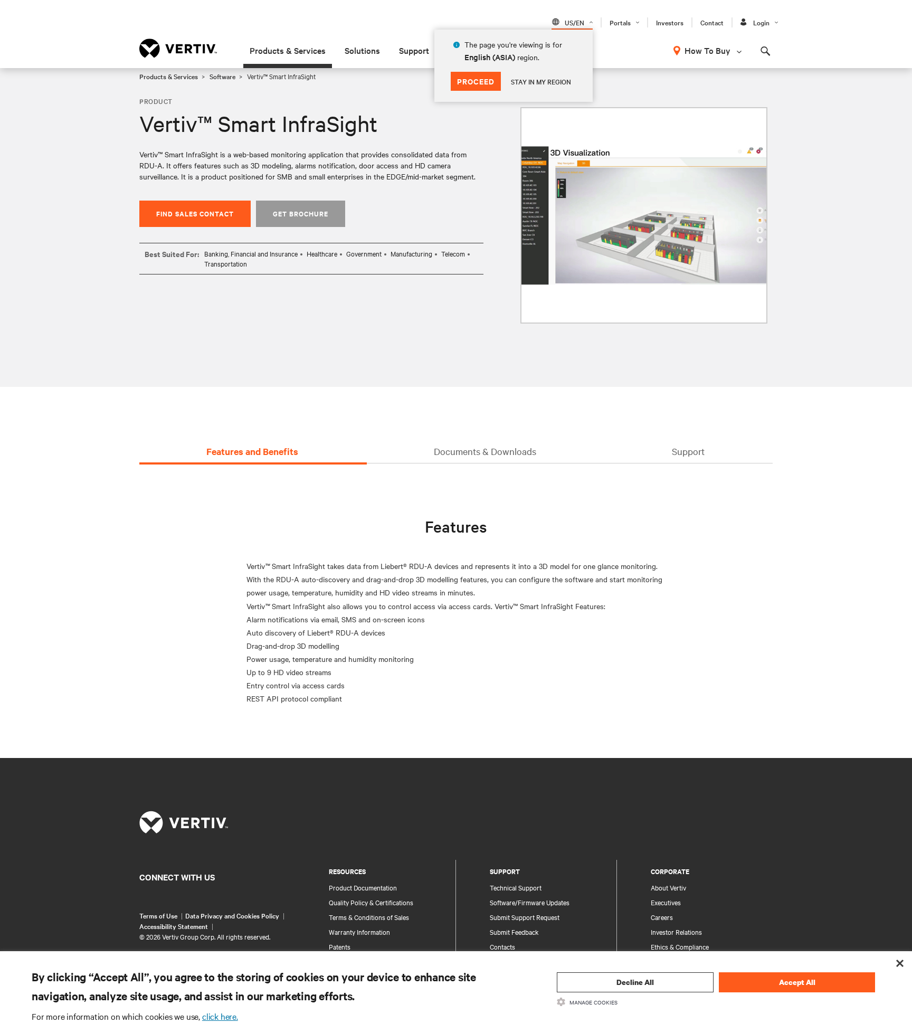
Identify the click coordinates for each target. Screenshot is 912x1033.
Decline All (635, 982)
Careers (662, 917)
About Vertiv (668, 887)
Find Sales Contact (195, 214)
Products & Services (288, 50)
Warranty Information (359, 931)
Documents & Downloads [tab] (485, 451)
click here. (220, 1016)
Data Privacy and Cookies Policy (232, 915)
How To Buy (707, 50)
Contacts (502, 946)
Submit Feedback (514, 931)
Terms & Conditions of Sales (369, 917)
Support (414, 50)
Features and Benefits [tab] (252, 451)
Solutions (362, 50)
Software (222, 76)
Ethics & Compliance (680, 946)
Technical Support (516, 887)
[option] (643, 215)
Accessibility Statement (173, 926)
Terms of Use (158, 915)
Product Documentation (363, 887)
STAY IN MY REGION (541, 81)
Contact (712, 22)
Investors (669, 22)
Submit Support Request (524, 917)
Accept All (797, 982)
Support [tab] (688, 451)
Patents (339, 946)
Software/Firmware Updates (529, 902)
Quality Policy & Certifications (371, 902)
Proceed (476, 81)
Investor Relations (676, 931)
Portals (620, 22)
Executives (666, 902)
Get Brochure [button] (300, 214)
